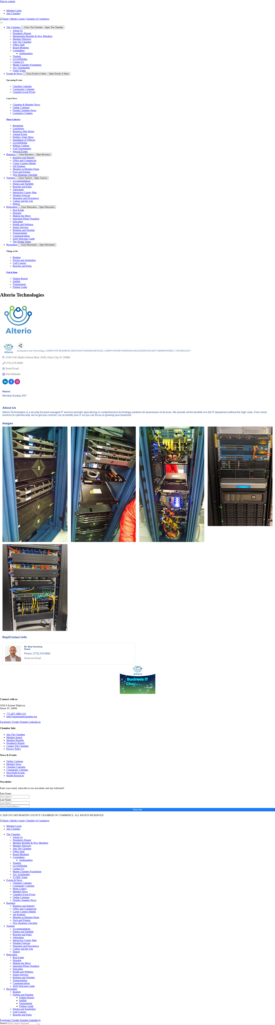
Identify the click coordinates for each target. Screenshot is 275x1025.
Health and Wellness (23, 224)
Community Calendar (23, 886)
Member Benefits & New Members (30, 843)
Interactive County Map (25, 192)
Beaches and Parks (22, 186)
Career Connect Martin (24, 163)
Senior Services (20, 227)
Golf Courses (19, 1012)
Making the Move (22, 215)
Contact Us (18, 62)
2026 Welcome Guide (24, 238)
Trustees (17, 56)
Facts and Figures (21, 172)
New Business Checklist (25, 174)
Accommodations (21, 181)
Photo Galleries (13, 119)
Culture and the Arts (23, 201)
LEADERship (20, 59)
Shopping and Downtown (26, 198)
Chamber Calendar (22, 883)
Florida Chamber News (24, 900)
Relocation (11, 954)
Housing (17, 213)
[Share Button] (20, 345)
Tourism (10, 926)
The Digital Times (22, 241)
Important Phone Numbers (26, 218)
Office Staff (19, 44)
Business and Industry (24, 157)
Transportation (20, 233)
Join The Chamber (22, 42)
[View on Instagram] (17, 383)
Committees (19, 50)
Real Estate (18, 210)
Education (18, 221)
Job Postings (19, 166)
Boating (17, 991)
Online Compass (21, 897)
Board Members (21, 47)
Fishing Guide (26, 1006)
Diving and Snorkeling (24, 1009)
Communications (21, 236)
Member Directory (22, 39)
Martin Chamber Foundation (27, 64)
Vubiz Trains (19, 70)
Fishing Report (26, 997)
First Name (5, 793)
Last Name (5, 799)
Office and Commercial (24, 160)
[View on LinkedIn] (5, 383)
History (16, 204)
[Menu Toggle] (1, 22)
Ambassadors (26, 53)
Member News (20, 891)
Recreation (11, 989)
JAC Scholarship (21, 67)
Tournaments (25, 1003)
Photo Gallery (20, 888)
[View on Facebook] (11, 383)
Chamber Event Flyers (24, 894)
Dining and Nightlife (23, 184)
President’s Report (22, 33)
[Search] (39, 1024)
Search (3, 1023)
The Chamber (13, 834)
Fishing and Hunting (23, 994)
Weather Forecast (21, 195)
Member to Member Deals (26, 169)
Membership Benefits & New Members (32, 36)
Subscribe (137, 809)
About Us (18, 30)
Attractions (18, 189)
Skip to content (7, 1)
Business (10, 903)
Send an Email (32, 658)
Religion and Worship (24, 230)
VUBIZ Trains (20, 877)
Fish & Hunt (11, 272)
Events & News (14, 880)
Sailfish (23, 1000)
